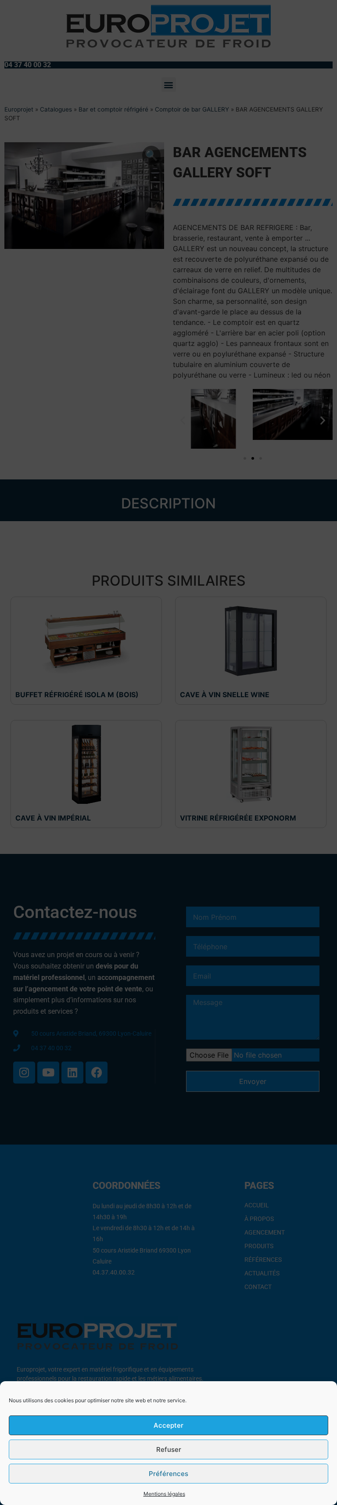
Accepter (168, 1425)
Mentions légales (164, 1494)
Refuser (168, 1449)
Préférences (168, 1473)
